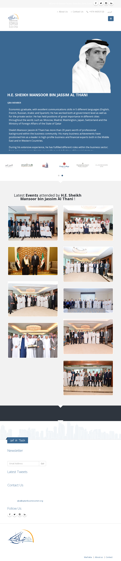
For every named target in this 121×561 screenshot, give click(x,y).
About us (99, 557)
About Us (63, 11)
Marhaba (88, 557)
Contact (109, 557)
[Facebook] (96, 3)
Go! (42, 463)
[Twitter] (101, 3)
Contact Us (77, 11)
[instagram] (106, 3)
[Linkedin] (111, 3)
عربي (109, 11)
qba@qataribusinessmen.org (30, 501)
